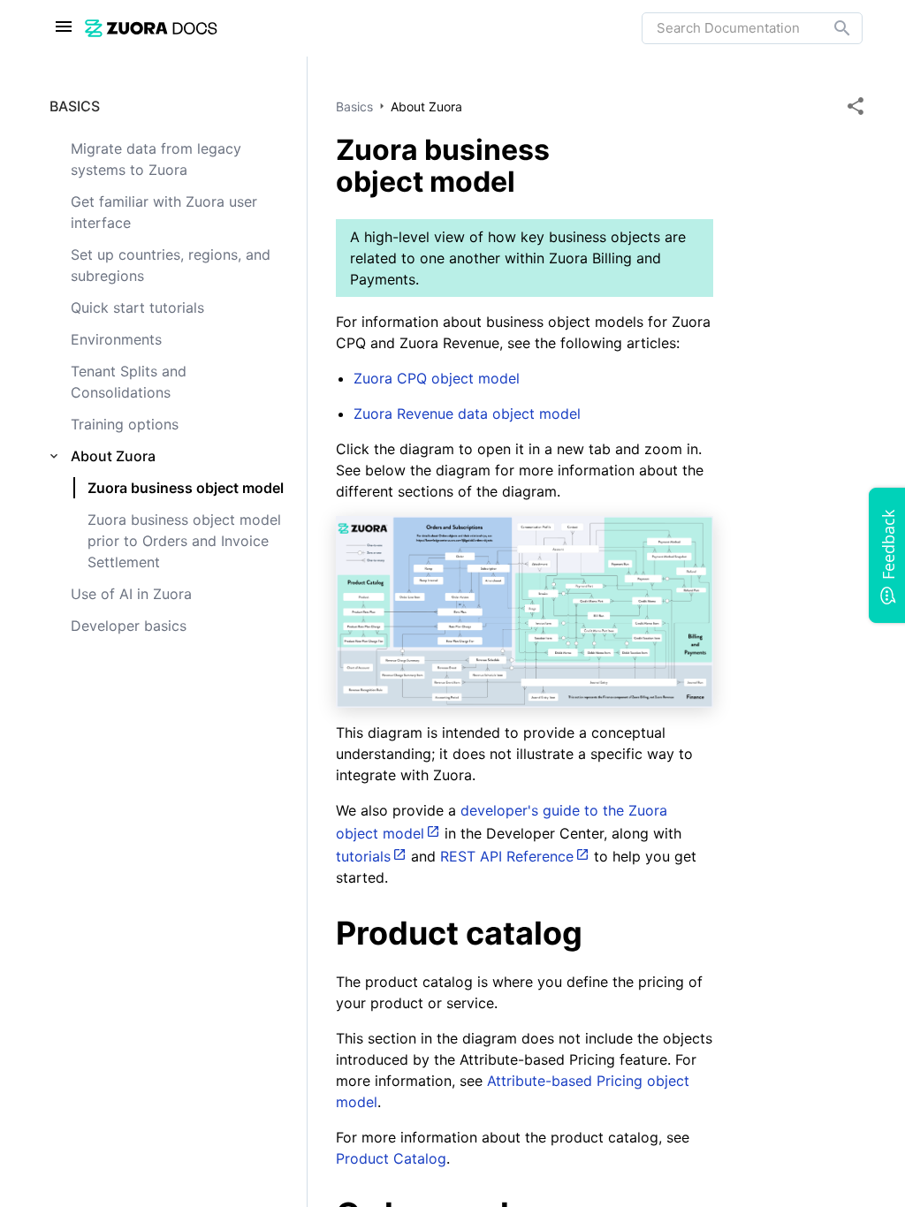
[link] (363, 27)
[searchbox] (829, 28)
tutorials (363, 856)
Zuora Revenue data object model (467, 413)
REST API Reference (507, 856)
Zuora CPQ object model (437, 378)
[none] (855, 106)
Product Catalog (391, 1158)
